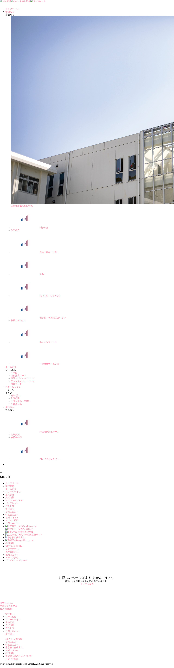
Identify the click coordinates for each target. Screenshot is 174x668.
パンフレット (11, 503)
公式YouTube (6, 609)
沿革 (42, 274)
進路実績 (15, 434)
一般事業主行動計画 (49, 364)
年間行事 (15, 398)
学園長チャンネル (8, 606)
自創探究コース (18, 375)
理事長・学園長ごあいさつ (53, 317)
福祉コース (16, 384)
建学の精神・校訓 (48, 252)
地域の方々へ (11, 517)
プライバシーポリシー (16, 560)
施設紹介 (15, 230)
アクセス (9, 506)
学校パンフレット (48, 342)
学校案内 (9, 11)
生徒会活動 (16, 404)
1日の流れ (16, 395)
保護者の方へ (11, 514)
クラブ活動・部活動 (20, 401)
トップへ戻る (87, 584)
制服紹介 (44, 227)
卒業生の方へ (11, 512)
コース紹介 (10, 367)
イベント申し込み (14, 500)
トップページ (11, 9)
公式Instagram (6, 603)
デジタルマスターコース (23, 381)
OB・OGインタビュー (50, 459)
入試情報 (9, 497)
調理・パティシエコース (23, 378)
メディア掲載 (11, 520)
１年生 (14, 372)
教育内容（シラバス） (50, 296)
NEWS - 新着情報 (13, 546)
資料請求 (9, 509)
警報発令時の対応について (18, 656)
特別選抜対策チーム (49, 431)
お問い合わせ (11, 523)
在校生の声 (16, 437)
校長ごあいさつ (18, 320)
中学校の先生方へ (14, 647)
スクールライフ (13, 387)
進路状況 (9, 407)
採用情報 (9, 543)
